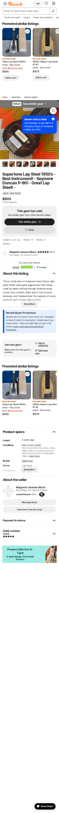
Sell (38, 3)
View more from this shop (29, 509)
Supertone (27, 460)
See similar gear (33, 103)
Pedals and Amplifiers (43, 17)
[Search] (53, 10)
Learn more (34, 456)
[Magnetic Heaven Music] (8, 491)
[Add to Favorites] (27, 31)
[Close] (53, 119)
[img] (43, 252)
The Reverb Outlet (12, 17)
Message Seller (29, 502)
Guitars (26, 17)
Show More (29, 304)
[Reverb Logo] (15, 4)
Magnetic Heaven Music (22, 252)
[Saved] (46, 3)
